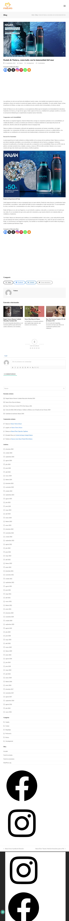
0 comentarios (41, 63)
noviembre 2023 (9, 487)
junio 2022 (8, 552)
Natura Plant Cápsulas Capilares (19, 431)
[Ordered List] (22, 367)
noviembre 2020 (9, 616)
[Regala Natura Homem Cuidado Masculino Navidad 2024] (13, 311)
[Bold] (12, 367)
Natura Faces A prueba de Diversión (13, 848)
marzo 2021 (8, 601)
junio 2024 (8, 468)
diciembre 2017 (9, 689)
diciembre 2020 (9, 613)
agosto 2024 (8, 460)
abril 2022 (8, 559)
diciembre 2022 (9, 529)
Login (5, 355)
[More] (29, 70)
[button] (65, 6)
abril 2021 (8, 597)
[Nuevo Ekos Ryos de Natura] (34, 311)
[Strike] (20, 367)
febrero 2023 (8, 521)
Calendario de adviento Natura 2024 (14, 413)
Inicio (33, 15)
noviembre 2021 (9, 575)
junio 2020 (8, 635)
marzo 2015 (8, 712)
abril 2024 (8, 472)
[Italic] (15, 367)
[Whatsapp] (25, 70)
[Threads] (13, 70)
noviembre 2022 (9, 533)
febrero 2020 (8, 651)
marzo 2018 (8, 677)
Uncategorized (30, 63)
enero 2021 (8, 609)
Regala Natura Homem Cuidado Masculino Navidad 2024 (20, 398)
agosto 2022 (8, 544)
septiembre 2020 (9, 624)
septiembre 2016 (9, 700)
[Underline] (17, 367)
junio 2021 (8, 590)
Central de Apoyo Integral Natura (24, 435)
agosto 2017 (8, 696)
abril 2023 (8, 514)
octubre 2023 (8, 491)
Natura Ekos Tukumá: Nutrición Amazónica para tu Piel (49, 848)
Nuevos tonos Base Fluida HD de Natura (21, 439)
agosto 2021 (8, 586)
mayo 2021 (8, 594)
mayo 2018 (8, 670)
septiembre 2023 (9, 495)
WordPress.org (7, 762)
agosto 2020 (8, 628)
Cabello (7, 722)
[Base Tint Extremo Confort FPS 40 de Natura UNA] (56, 311)
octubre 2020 (8, 620)
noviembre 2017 (9, 693)
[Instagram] (17, 70)
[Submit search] (63, 388)
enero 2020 (8, 655)
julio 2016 (7, 708)
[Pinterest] (21, 70)
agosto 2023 (8, 498)
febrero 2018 (8, 681)
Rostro (7, 737)
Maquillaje (8, 729)
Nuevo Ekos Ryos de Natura (32, 319)
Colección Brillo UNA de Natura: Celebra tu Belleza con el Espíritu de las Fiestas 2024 (27, 409)
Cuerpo (7, 726)
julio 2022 (7, 548)
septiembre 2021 (9, 582)
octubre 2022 (8, 536)
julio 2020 (7, 632)
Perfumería (8, 733)
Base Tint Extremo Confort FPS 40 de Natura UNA (18, 406)
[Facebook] (5, 70)
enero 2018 (8, 685)
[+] (38, 367)
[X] (9, 70)
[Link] (33, 367)
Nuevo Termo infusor (16, 423)
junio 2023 (8, 506)
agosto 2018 (8, 658)
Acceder (5, 751)
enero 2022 (8, 567)
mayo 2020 (8, 639)
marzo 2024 (8, 475)
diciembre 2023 (9, 483)
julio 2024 (7, 464)
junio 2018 (8, 666)
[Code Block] (30, 367)
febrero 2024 (8, 479)
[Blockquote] (28, 367)
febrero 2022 (8, 563)
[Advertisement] (35, 87)
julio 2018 (7, 662)
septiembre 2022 (9, 540)
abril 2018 (8, 674)
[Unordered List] (25, 367)
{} (35, 367)
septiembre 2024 (9, 456)
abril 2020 (8, 643)
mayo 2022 (8, 555)
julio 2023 (7, 502)
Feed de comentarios (8, 759)
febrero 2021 (8, 605)
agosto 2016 (8, 704)
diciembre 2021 (9, 571)
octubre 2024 (8, 453)
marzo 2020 (8, 647)
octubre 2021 (8, 578)
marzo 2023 (8, 517)
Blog (36, 15)
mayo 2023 (8, 510)
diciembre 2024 (9, 449)
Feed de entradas (7, 755)
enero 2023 (8, 525)
